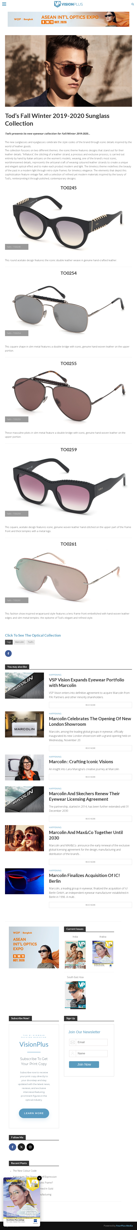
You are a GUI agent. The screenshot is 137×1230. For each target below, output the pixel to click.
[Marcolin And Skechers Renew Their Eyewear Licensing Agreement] (24, 799)
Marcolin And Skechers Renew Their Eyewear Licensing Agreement (84, 796)
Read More (90, 705)
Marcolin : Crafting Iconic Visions (81, 761)
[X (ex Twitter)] (21, 1147)
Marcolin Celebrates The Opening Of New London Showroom (90, 721)
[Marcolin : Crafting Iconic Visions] (24, 767)
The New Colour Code (25, 1170)
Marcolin (19, 641)
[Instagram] (30, 1147)
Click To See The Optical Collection (33, 635)
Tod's (30, 641)
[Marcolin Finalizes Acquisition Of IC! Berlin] (24, 881)
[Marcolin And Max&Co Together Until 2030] (24, 838)
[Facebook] (12, 1147)
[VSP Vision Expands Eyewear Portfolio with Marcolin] (24, 685)
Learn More (34, 1113)
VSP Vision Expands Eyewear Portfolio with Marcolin (86, 682)
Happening (55, 674)
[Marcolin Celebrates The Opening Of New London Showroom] (24, 724)
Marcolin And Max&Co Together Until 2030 (86, 835)
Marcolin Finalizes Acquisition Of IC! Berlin (84, 878)
